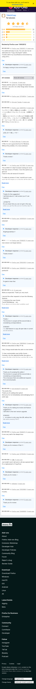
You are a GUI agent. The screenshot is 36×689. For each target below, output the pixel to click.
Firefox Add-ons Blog (10, 540)
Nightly (4, 603)
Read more (5, 183)
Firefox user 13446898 (19, 511)
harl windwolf (16, 388)
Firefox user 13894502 (19, 268)
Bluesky (5, 653)
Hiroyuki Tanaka (17, 102)
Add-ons (5, 533)
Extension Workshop (10, 543)
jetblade (14, 483)
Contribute (6, 630)
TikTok (4, 650)
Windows (5, 577)
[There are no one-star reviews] (18, 40)
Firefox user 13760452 (19, 454)
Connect (5, 626)
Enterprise (6, 617)
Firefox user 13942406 (19, 262)
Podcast (5, 656)
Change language (7, 679)
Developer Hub (7, 546)
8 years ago (27, 64)
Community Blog (8, 553)
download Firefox (17, 4)
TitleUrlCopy (11, 15)
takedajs (12, 18)
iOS (3, 584)
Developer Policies (9, 550)
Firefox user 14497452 (19, 108)
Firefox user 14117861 (18, 165)
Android (5, 587)
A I (12, 290)
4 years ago (21, 82)
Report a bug (7, 560)
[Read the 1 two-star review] (18, 37)
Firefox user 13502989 (19, 489)
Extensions (11, 10)
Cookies (11, 663)
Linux (4, 590)
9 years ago (30, 48)
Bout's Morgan (16, 141)
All (3, 594)
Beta (3, 607)
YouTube (5, 646)
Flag (3, 60)
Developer (6, 633)
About (4, 536)
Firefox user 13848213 (19, 432)
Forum (4, 557)
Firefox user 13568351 (19, 240)
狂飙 (13, 460)
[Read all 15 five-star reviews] (18, 29)
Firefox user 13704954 (19, 96)
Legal (18, 663)
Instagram (6, 643)
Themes (19, 10)
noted (19, 667)
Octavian (14, 82)
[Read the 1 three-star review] (18, 34)
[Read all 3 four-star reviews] (18, 32)
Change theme (6, 682)
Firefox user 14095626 (19, 218)
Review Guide (7, 564)
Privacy (4, 663)
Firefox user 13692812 (19, 48)
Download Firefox (9, 573)
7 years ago (30, 96)
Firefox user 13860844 (19, 343)
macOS (4, 580)
